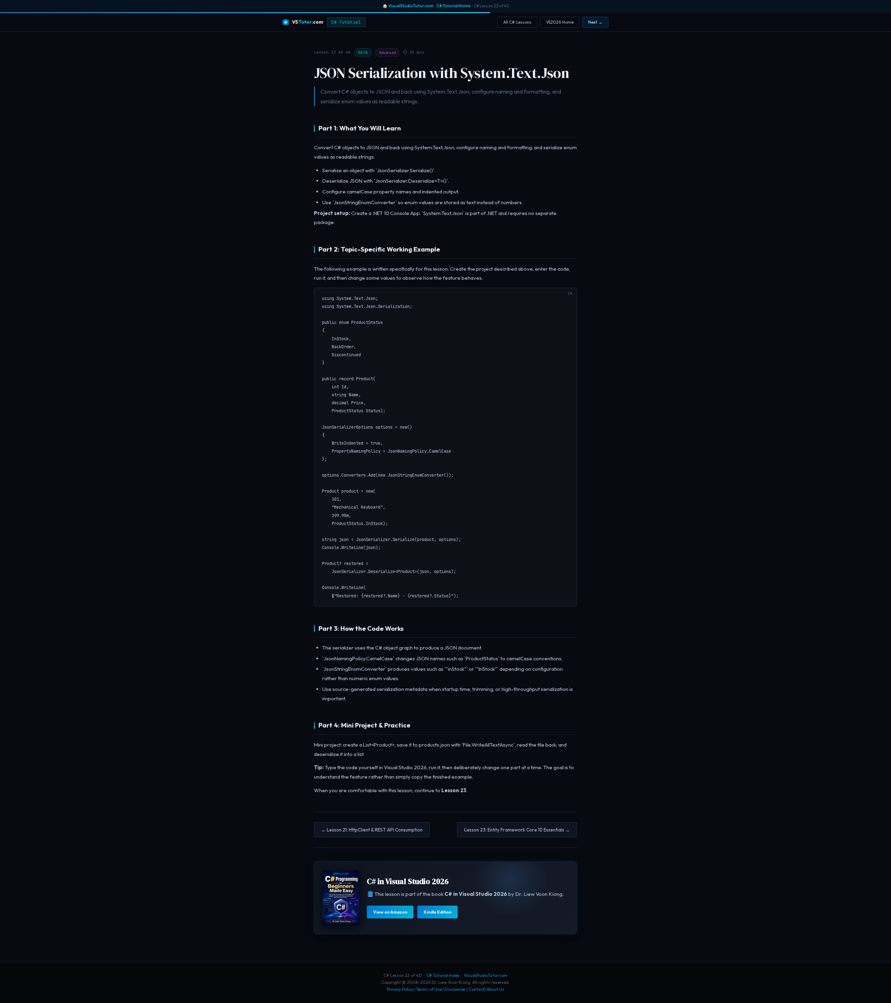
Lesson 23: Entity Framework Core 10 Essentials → (517, 830)
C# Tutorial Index (442, 975)
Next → (595, 22)
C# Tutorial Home (453, 5)
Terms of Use (429, 989)
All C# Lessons (517, 22)
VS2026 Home (560, 22)
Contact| (477, 989)
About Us (495, 989)
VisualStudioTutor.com (410, 5)
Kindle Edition (437, 912)
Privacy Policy (400, 989)
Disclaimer (455, 989)
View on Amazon (390, 912)
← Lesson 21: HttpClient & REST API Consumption (372, 830)
